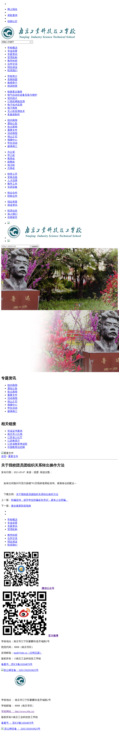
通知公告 (12, 123)
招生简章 (12, 201)
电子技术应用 (14, 104)
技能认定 (12, 21)
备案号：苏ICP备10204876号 (16, 664)
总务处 (11, 168)
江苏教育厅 (13, 440)
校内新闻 (12, 120)
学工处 (11, 155)
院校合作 (12, 196)
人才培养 (12, 180)
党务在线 (12, 177)
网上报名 (12, 9)
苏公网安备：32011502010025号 (21, 670)
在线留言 (12, 217)
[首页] (44, 237)
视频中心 (12, 139)
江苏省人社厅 (14, 437)
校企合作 (12, 192)
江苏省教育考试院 (17, 444)
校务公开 (12, 174)
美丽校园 (12, 79)
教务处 (11, 158)
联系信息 (12, 210)
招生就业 (12, 67)
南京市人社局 (14, 434)
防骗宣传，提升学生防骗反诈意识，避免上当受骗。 (39, 500)
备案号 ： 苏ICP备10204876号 (17, 723)
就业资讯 (12, 205)
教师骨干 (12, 82)
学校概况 (12, 47)
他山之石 (12, 136)
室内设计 (12, 98)
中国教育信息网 (16, 447)
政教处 (11, 161)
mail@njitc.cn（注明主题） (28, 652)
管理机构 (12, 57)
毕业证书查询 (14, 431)
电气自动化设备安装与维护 (22, 95)
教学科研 (12, 60)
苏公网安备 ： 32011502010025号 (22, 728)
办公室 (11, 152)
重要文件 (12, 130)
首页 (3, 456)
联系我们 (12, 70)
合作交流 (12, 64)
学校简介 (12, 76)
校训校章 (12, 86)
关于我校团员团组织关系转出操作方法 (37, 494)
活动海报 (12, 133)
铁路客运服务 (14, 91)
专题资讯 (12, 54)
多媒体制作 (13, 114)
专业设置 (12, 51)
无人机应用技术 (16, 111)
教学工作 (12, 183)
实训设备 (12, 187)
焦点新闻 (12, 126)
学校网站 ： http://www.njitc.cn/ (17, 711)
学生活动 (12, 143)
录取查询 (12, 15)
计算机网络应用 (16, 101)
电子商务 (12, 108)
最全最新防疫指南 (21, 505)
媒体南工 (12, 146)
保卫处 (11, 165)
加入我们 (12, 214)
